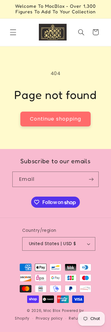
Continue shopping (55, 118)
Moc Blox (52, 310)
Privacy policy (49, 318)
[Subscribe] (91, 179)
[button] (13, 32)
